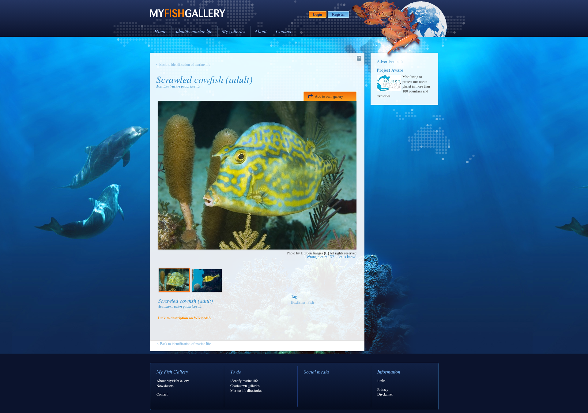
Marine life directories (246, 390)
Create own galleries (245, 385)
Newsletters (165, 385)
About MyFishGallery (172, 380)
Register (338, 14)
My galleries (233, 31)
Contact (283, 31)
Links (381, 380)
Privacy (382, 389)
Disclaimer (385, 394)
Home (160, 31)
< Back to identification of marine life (183, 64)
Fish (310, 302)
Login (317, 14)
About (260, 31)
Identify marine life (194, 31)
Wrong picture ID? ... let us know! (331, 257)
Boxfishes (298, 302)
